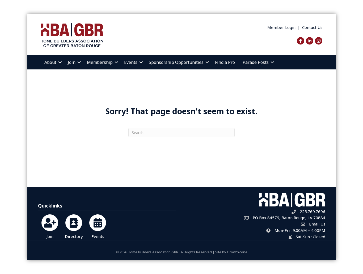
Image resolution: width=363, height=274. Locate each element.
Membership (100, 62)
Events (130, 62)
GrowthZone (237, 252)
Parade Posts (256, 62)
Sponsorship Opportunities (176, 62)
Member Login (281, 27)
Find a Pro (225, 62)
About (50, 62)
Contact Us (312, 27)
